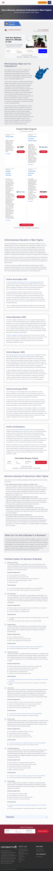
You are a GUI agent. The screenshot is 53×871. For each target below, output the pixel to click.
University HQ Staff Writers (15, 29)
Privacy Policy (21, 859)
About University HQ (22, 849)
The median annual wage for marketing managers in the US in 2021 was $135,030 (27, 775)
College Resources (40, 851)
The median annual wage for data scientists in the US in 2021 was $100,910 (25, 713)
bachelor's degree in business (14, 335)
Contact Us (21, 855)
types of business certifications (22, 429)
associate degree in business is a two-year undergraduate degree (24, 282)
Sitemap (20, 858)
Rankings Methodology (23, 853)
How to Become (39, 849)
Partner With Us (21, 856)
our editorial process (45, 31)
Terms (19, 861)
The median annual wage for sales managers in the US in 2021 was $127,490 (26, 646)
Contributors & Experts (23, 850)
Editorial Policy (21, 852)
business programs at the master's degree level (21, 355)
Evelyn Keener (45, 29)
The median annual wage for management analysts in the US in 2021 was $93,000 (27, 743)
